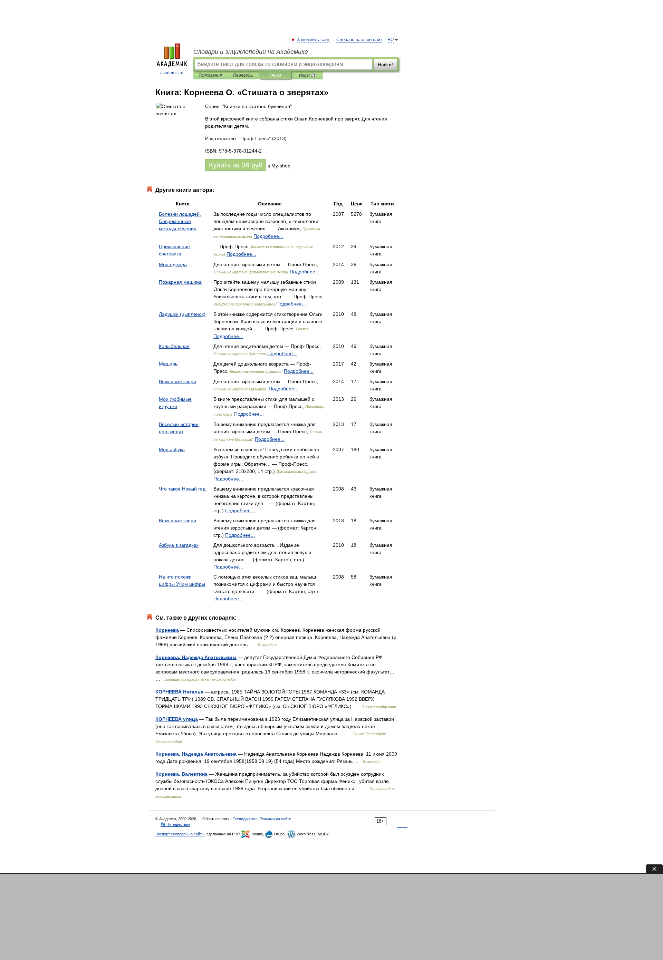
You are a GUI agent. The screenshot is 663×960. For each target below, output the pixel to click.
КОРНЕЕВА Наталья (179, 692)
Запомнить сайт (313, 39)
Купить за (235, 165)
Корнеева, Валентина (181, 774)
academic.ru (171, 72)
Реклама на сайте (275, 819)
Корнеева (167, 630)
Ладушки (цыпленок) (182, 314)
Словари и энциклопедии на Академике (250, 51)
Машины (169, 364)
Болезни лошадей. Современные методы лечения (180, 221)
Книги (275, 75)
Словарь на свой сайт (359, 39)
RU (390, 39)
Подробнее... (268, 236)
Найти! (385, 64)
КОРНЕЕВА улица (176, 719)
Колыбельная (174, 346)
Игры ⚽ (307, 75)
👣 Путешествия (175, 824)
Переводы (243, 75)
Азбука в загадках (179, 545)
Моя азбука (172, 449)
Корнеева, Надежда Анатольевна (196, 657)
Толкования (210, 75)
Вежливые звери (177, 381)
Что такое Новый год (182, 489)
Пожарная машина (180, 282)
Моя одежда (173, 264)
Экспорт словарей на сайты (179, 834)
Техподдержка (245, 819)
